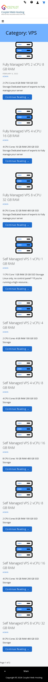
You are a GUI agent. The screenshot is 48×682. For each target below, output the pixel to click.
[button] (5, 21)
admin (5, 76)
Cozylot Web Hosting (12, 12)
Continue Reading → (17, 97)
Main (26, 671)
